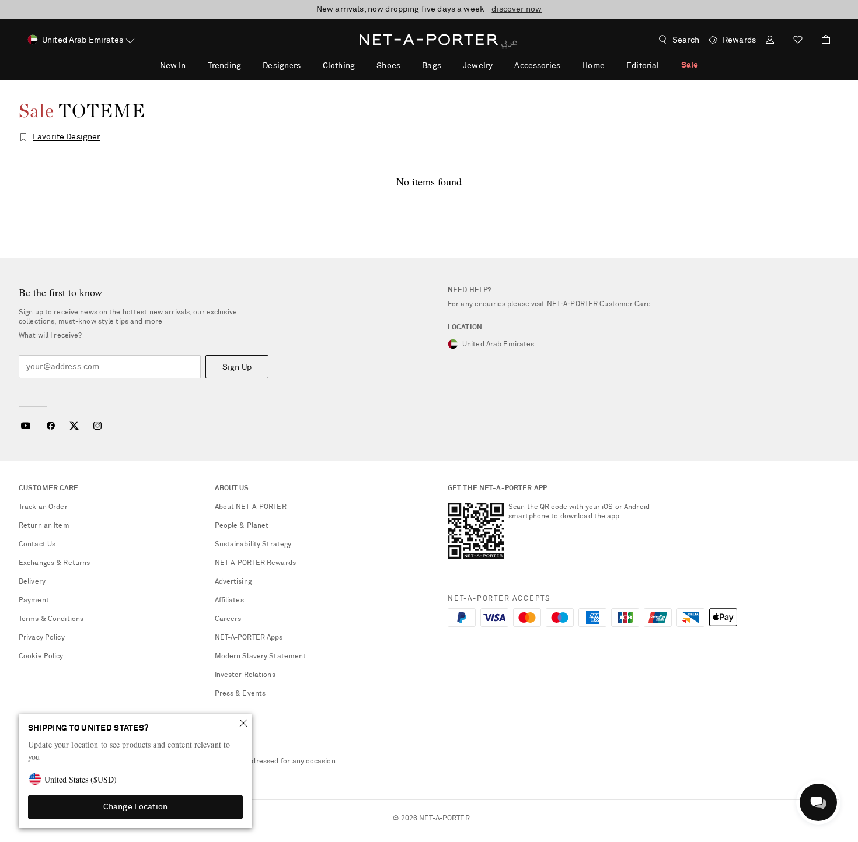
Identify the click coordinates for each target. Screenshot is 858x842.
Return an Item (44, 525)
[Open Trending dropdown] (247, 65)
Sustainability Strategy (253, 544)
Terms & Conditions (51, 619)
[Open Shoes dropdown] (406, 65)
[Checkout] (821, 39)
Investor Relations (245, 675)
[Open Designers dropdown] (307, 65)
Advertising (233, 581)
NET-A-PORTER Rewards (255, 563)
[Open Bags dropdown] (447, 65)
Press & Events (240, 693)
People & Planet (242, 525)
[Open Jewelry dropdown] (499, 65)
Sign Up (237, 367)
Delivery (32, 581)
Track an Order (43, 507)
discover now (516, 9)
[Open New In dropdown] (192, 65)
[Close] (243, 723)
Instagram (97, 425)
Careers (228, 619)
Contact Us (37, 544)
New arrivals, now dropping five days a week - (429, 9)
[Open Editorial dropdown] (665, 65)
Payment (34, 600)
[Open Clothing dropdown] (361, 65)
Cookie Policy (41, 656)
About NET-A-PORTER (251, 507)
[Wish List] (798, 41)
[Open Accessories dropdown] (566, 65)
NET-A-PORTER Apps (249, 637)
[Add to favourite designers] (23, 137)
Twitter (74, 425)
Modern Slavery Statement (260, 656)
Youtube (25, 425)
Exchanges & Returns (54, 563)
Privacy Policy (42, 637)
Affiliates (229, 600)
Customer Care (625, 304)
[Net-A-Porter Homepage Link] (429, 40)
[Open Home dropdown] (611, 65)
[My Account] (770, 41)
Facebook (50, 425)
